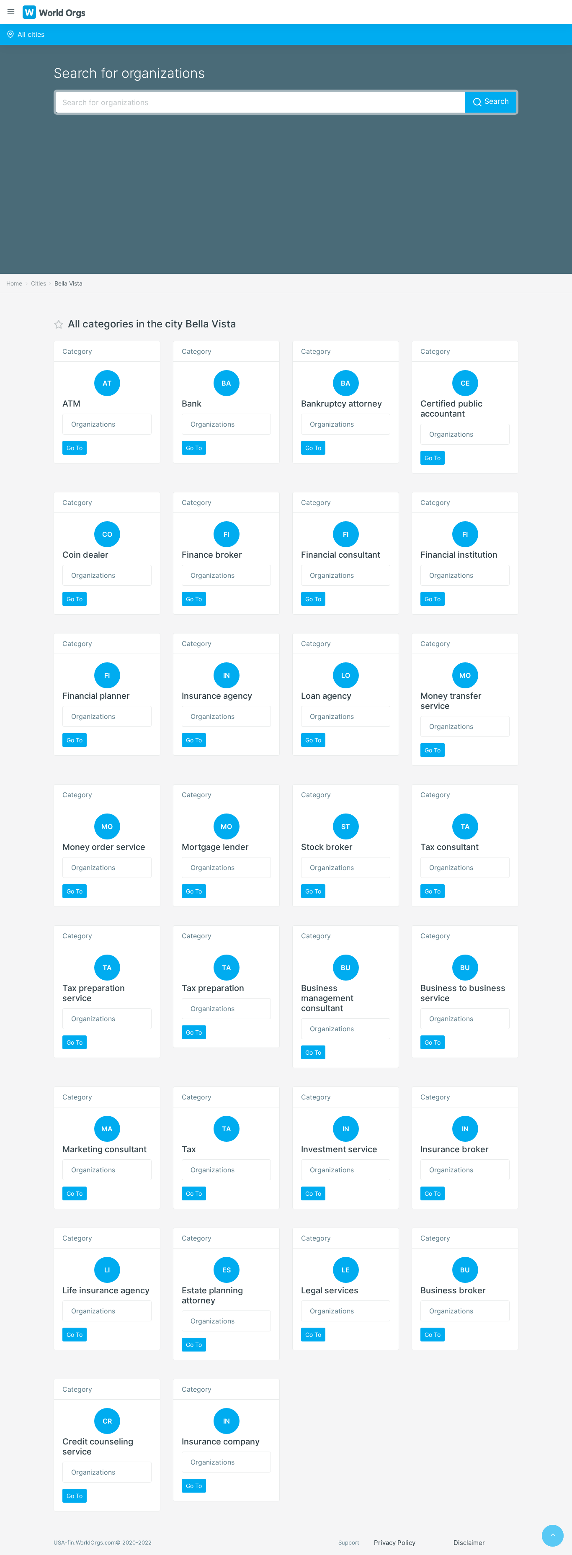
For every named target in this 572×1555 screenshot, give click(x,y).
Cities (38, 283)
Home (14, 283)
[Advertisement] (286, 181)
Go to (74, 447)
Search (495, 101)
